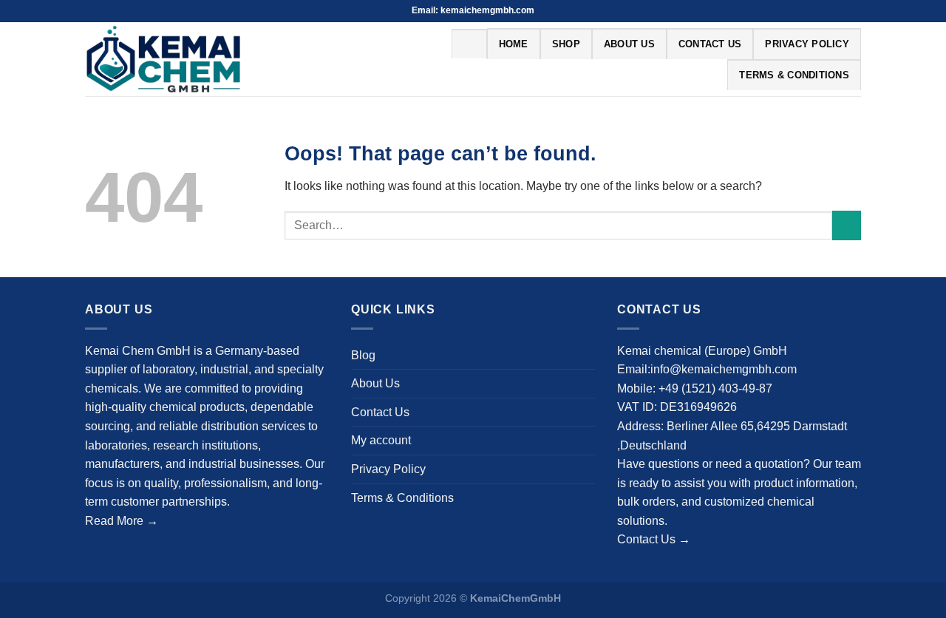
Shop (566, 44)
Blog (363, 355)
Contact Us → (653, 539)
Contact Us (710, 44)
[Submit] (846, 225)
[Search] (469, 43)
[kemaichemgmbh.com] (196, 59)
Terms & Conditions (794, 75)
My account (381, 440)
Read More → (121, 521)
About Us (629, 44)
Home (513, 44)
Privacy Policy (807, 44)
